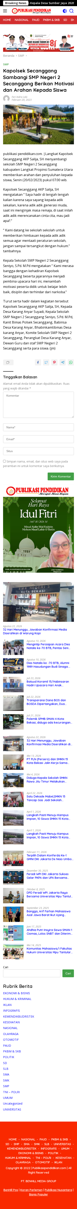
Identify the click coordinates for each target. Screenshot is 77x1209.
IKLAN (7, 1005)
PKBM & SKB (12, 1051)
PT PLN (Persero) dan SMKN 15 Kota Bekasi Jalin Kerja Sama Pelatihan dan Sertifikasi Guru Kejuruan (47, 761)
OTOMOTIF (11, 1040)
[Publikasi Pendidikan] (31, 11)
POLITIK (8, 1057)
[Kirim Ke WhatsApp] (71, 362)
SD (5, 1063)
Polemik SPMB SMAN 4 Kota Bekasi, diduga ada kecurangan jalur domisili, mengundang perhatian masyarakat (48, 720)
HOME (13, 1139)
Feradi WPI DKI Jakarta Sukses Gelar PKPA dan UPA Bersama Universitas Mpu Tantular (48, 876)
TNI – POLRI (11, 1092)
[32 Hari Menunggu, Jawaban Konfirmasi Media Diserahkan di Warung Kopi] (38, 602)
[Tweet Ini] (46, 362)
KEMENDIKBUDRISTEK (18, 1016)
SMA (6, 1074)
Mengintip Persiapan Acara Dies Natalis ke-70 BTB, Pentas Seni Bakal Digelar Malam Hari (48, 646)
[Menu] (6, 10)
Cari (5, 967)
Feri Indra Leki (19, 97)
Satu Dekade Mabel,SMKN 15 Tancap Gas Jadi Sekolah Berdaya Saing (46, 798)
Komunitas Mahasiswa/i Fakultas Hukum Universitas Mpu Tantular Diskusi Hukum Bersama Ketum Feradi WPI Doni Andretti (49, 950)
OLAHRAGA (10, 1034)
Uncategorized (12, 1103)
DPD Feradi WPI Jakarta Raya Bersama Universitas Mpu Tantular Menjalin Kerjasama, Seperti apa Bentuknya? (50, 894)
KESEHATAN (11, 1022)
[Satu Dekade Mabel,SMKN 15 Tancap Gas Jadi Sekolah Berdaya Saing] (13, 799)
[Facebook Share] (38, 362)
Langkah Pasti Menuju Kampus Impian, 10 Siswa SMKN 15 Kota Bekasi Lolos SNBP (48, 817)
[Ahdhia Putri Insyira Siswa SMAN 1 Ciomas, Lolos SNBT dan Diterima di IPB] (13, 933)
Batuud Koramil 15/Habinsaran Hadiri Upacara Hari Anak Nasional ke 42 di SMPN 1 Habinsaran (48, 683)
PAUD (7, 1045)
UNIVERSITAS (12, 1109)
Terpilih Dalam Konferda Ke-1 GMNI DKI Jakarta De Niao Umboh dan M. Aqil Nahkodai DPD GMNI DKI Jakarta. (50, 857)
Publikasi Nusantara (58, 1190)
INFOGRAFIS (11, 1010)
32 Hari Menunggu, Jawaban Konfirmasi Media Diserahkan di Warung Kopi (35, 631)
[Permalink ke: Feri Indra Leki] (6, 98)
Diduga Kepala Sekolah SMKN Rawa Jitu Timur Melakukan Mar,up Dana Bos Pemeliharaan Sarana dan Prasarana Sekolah (48, 779)
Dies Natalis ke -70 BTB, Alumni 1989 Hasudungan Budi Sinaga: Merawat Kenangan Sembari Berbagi (48, 664)
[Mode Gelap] (64, 11)
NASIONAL (10, 1028)
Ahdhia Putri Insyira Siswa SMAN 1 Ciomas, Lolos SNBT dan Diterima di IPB (49, 931)
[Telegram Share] (63, 362)
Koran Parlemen (31, 1190)
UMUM (8, 1098)
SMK (6, 1080)
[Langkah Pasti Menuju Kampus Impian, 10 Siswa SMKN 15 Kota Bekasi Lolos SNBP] (13, 818)
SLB (5, 1069)
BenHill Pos (10, 1190)
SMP (6, 64)
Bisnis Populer (38, 1194)
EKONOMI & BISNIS (16, 993)
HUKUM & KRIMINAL (17, 999)
